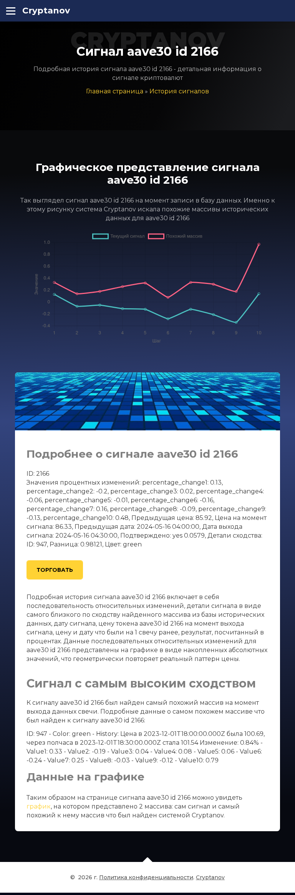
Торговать (54, 569)
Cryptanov (46, 10)
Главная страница (114, 91)
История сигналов (179, 91)
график (39, 806)
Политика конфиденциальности (146, 877)
